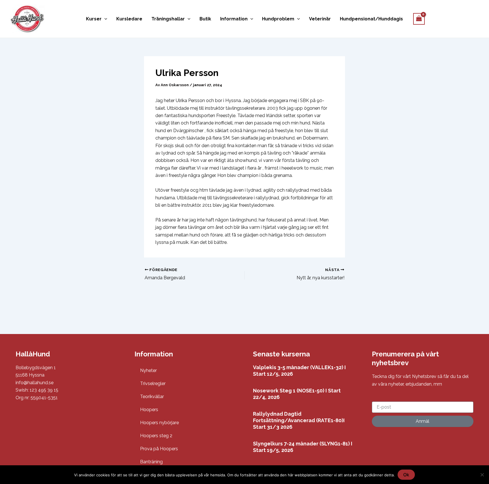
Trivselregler (153, 383)
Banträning (151, 461)
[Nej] (482, 474)
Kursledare (129, 19)
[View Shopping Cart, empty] (419, 19)
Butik (205, 19)
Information (234, 19)
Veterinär (320, 19)
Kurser (94, 19)
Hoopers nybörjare (159, 422)
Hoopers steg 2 (156, 435)
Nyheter (148, 370)
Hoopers (149, 409)
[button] (104, 19)
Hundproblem (278, 19)
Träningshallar (168, 19)
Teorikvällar (152, 396)
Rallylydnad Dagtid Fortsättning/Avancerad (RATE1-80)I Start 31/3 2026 (299, 420)
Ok (406, 474)
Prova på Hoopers (159, 448)
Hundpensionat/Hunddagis (371, 19)
